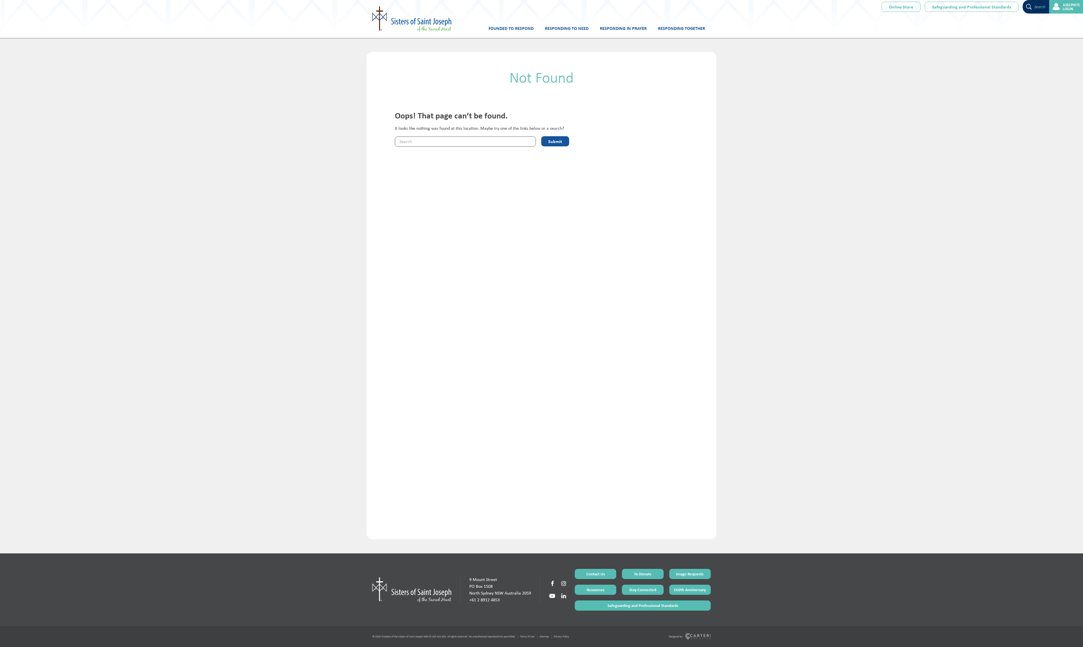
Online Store (901, 7)
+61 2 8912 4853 (484, 600)
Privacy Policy (561, 636)
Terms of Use (527, 636)
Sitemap (544, 636)
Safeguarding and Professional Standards (971, 7)
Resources (595, 590)
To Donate (642, 574)
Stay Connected (642, 590)
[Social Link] (552, 583)
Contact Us (595, 574)
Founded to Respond (511, 28)
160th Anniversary (690, 590)
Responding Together (681, 28)
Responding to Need (567, 28)
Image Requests (690, 574)
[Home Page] (411, 589)
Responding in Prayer (623, 28)
